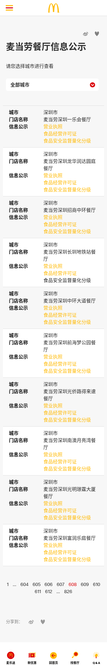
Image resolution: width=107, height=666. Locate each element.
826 (68, 591)
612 (48, 591)
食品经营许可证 (60, 134)
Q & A (96, 663)
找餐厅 (74, 663)
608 (73, 584)
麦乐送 (10, 663)
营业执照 (52, 126)
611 (38, 591)
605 (36, 584)
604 (25, 584)
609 (85, 584)
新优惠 (32, 663)
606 (49, 584)
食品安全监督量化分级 (67, 141)
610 (96, 584)
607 (60, 584)
